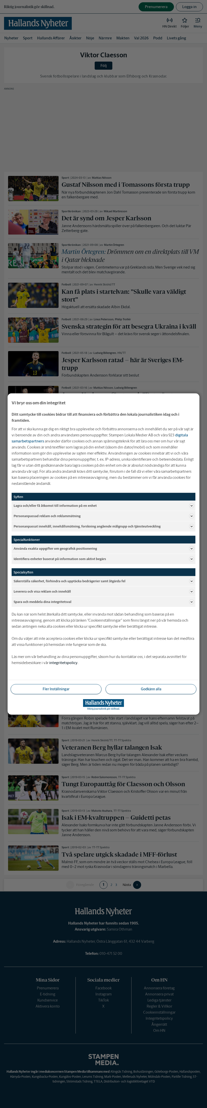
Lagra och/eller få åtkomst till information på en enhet (55, 505)
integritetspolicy (63, 662)
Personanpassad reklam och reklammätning (47, 516)
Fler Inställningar (56, 689)
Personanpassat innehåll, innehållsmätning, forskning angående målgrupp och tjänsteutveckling (87, 526)
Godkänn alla (151, 689)
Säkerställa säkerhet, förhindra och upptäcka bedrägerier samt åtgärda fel (69, 581)
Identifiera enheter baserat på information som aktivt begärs (60, 559)
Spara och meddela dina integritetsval (42, 601)
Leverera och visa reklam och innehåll (42, 591)
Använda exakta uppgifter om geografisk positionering (55, 548)
